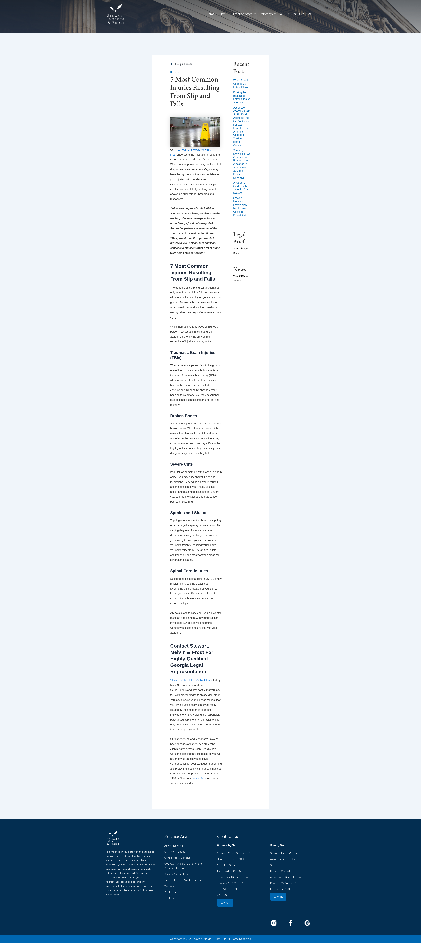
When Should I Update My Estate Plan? (241, 84)
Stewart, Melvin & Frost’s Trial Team (191, 680)
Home (210, 14)
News (239, 270)
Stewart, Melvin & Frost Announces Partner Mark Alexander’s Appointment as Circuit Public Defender (241, 164)
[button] (224, 14)
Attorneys (266, 14)
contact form (199, 778)
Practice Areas (242, 14)
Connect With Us (299, 13)
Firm (222, 14)
